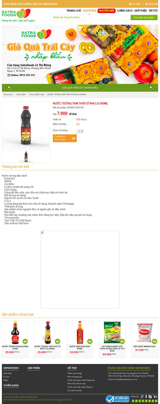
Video (5, 380)
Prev (9, 87)
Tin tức (153, 10)
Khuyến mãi (106, 10)
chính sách (125, 10)
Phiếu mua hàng (75, 373)
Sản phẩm (89, 10)
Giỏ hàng (136, 4)
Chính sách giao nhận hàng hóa (81, 380)
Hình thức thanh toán (77, 383)
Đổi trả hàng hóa (75, 376)
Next (150, 87)
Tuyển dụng (11, 385)
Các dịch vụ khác (75, 390)
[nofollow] (155, 397)
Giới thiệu (140, 10)
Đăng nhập (153, 4)
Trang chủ (74, 10)
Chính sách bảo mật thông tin (80, 387)
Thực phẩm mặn (36, 94)
